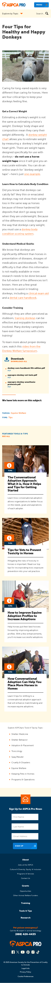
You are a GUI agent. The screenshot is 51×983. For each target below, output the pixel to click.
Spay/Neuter (17, 757)
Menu (39, 5)
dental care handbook (23, 297)
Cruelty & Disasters (20, 762)
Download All (19, 361)
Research (25, 917)
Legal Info (25, 968)
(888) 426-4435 (25, 934)
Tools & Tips (25, 911)
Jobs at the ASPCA (25, 865)
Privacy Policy (25, 972)
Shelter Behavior (19, 740)
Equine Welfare (18, 413)
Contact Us (25, 878)
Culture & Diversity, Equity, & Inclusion (25, 869)
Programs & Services (25, 874)
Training (25, 903)
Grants (25, 885)
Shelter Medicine (19, 734)
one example (32, 174)
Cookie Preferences (25, 976)
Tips (10, 417)
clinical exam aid (38, 293)
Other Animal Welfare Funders (25, 895)
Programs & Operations (23, 779)
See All (6, 436)
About (25, 859)
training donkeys (25, 318)
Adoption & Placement (22, 745)
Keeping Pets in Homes (22, 774)
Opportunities (25, 891)
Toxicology (16, 751)
